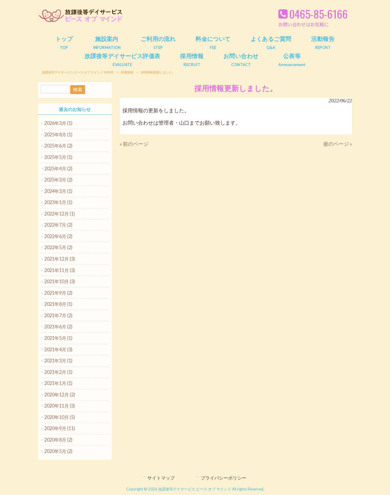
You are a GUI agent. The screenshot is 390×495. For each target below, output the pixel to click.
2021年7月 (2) (58, 315)
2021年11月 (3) (59, 270)
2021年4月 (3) (58, 349)
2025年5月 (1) (58, 157)
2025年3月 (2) (58, 179)
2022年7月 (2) (58, 224)
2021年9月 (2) (58, 293)
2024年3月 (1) (58, 191)
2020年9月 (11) (59, 428)
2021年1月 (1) (58, 383)
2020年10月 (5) (59, 417)
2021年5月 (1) (58, 338)
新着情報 (127, 72)
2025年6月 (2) (58, 145)
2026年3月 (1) (58, 123)
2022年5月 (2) (58, 247)
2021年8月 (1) (58, 304)
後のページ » (337, 144)
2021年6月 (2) (58, 326)
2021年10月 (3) (59, 281)
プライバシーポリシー (223, 477)
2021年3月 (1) (58, 360)
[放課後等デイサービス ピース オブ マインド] (81, 21)
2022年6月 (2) (58, 236)
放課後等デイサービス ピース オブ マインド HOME (77, 72)
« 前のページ (134, 144)
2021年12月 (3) (59, 259)
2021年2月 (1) (58, 372)
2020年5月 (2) (58, 451)
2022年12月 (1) (59, 213)
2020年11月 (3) (59, 405)
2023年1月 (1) (58, 202)
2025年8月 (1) (58, 134)
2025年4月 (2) (58, 168)
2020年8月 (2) (58, 439)
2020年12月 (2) (59, 394)
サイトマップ (161, 477)
